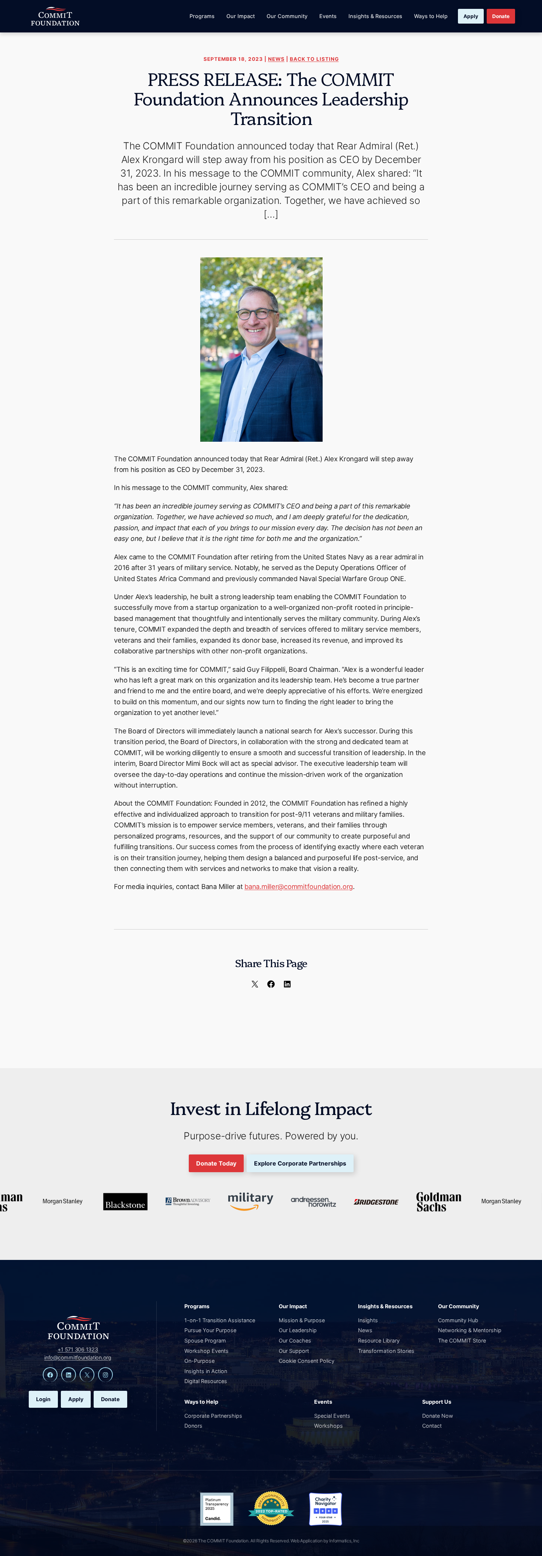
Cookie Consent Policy (306, 1361)
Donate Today (216, 1163)
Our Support (294, 1351)
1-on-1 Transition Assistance (219, 1320)
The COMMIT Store (462, 1340)
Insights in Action (205, 1371)
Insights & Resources (375, 16)
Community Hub (458, 1320)
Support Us (436, 1402)
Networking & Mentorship (469, 1330)
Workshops (328, 1426)
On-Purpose (199, 1361)
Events (328, 16)
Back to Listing (314, 59)
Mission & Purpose (302, 1320)
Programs (202, 16)
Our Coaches (295, 1340)
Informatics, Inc (344, 1540)
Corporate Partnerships (213, 1416)
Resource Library (379, 1340)
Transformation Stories (386, 1351)
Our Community (287, 16)
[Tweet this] (255, 984)
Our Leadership (298, 1330)
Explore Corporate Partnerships (300, 1163)
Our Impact (240, 16)
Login (43, 1399)
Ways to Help (431, 16)
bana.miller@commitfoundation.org (298, 886)
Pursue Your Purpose (210, 1330)
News (276, 59)
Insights (368, 1320)
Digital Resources (205, 1381)
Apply (470, 16)
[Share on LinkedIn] (287, 984)
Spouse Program (205, 1340)
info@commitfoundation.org (77, 1357)
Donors (193, 1426)
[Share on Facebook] (271, 984)
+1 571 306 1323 (78, 1349)
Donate (501, 16)
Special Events (332, 1416)
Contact (432, 1426)
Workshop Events (206, 1351)
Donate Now (437, 1416)
